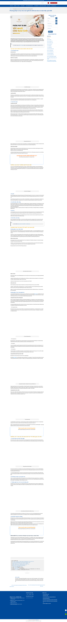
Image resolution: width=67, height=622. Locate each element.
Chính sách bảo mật (46, 594)
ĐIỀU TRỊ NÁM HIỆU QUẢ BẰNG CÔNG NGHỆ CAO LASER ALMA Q (51, 61)
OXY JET (48, 38)
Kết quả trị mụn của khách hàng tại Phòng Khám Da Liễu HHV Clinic (23, 561)
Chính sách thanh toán (46, 598)
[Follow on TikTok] (28, 597)
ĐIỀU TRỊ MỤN (49, 39)
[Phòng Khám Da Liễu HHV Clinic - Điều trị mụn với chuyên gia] (33, 3)
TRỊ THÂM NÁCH (49, 47)
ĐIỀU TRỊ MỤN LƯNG (50, 42)
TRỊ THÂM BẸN (49, 45)
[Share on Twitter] (27, 573)
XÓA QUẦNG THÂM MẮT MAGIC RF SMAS (52, 58)
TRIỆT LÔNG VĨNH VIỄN (50, 48)
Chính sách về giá (45, 595)
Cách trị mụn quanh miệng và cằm (17, 566)
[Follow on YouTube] (32, 597)
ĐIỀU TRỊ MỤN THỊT (50, 41)
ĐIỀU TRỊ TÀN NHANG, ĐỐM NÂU (51, 56)
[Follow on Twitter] (29, 597)
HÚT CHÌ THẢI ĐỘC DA (50, 51)
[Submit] (48, 3)
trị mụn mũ (15, 567)
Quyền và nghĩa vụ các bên (47, 603)
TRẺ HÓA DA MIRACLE (50, 53)
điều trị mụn (21, 45)
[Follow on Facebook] (26, 597)
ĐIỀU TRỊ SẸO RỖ (49, 44)
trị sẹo (16, 569)
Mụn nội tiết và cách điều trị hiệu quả (19, 565)
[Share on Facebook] (25, 573)
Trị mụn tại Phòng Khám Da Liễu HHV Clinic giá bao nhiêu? (21, 562)
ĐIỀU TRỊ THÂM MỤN (50, 50)
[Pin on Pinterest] (28, 573)
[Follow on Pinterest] (30, 597)
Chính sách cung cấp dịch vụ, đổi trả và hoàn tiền (50, 599)
